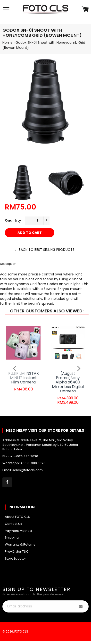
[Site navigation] (6, 9)
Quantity (13, 220)
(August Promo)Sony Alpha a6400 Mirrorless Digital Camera (68, 382)
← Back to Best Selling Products (44, 249)
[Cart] (85, 9)
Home (7, 42)
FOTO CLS (21, 631)
